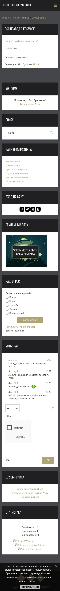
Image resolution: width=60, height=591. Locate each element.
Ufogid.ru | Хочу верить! (17, 5)
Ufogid (36, 64)
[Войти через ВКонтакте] (27, 209)
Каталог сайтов (21, 17)
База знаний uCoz (30, 497)
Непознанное (13, 161)
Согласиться (30, 587)
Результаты (12, 327)
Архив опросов (28, 327)
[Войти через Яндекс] (32, 209)
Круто (12, 297)
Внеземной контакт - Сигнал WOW (30, 493)
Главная (6, 17)
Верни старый (16, 313)
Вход (37, 104)
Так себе (14, 305)
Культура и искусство (17, 169)
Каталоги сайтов (14, 181)
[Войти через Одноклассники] (38, 209)
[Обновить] (52, 409)
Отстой (13, 309)
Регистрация (27, 104)
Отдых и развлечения (17, 173)
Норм (12, 301)
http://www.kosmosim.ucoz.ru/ (22, 41)
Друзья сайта (39, 17)
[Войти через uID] (22, 209)
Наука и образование (17, 177)
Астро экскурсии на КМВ (30, 489)
